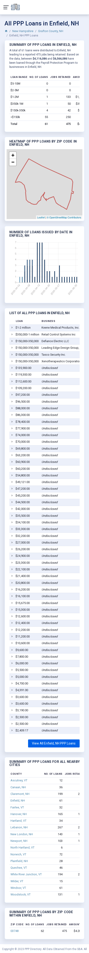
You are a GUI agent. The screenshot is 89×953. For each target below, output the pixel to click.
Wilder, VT (16, 881)
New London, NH (21, 834)
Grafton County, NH (50, 31)
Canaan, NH (18, 787)
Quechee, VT (18, 867)
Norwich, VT (18, 854)
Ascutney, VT (18, 780)
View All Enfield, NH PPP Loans (54, 743)
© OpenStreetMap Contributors (64, 217)
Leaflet (41, 217)
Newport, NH (18, 841)
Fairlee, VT (17, 807)
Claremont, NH (19, 794)
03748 (14, 931)
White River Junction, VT (26, 874)
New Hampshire (22, 31)
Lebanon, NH (19, 827)
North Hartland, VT (22, 847)
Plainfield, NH (19, 861)
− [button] (12, 162)
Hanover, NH (18, 814)
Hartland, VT (18, 820)
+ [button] (12, 155)
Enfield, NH (17, 800)
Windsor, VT (18, 888)
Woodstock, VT (20, 894)
